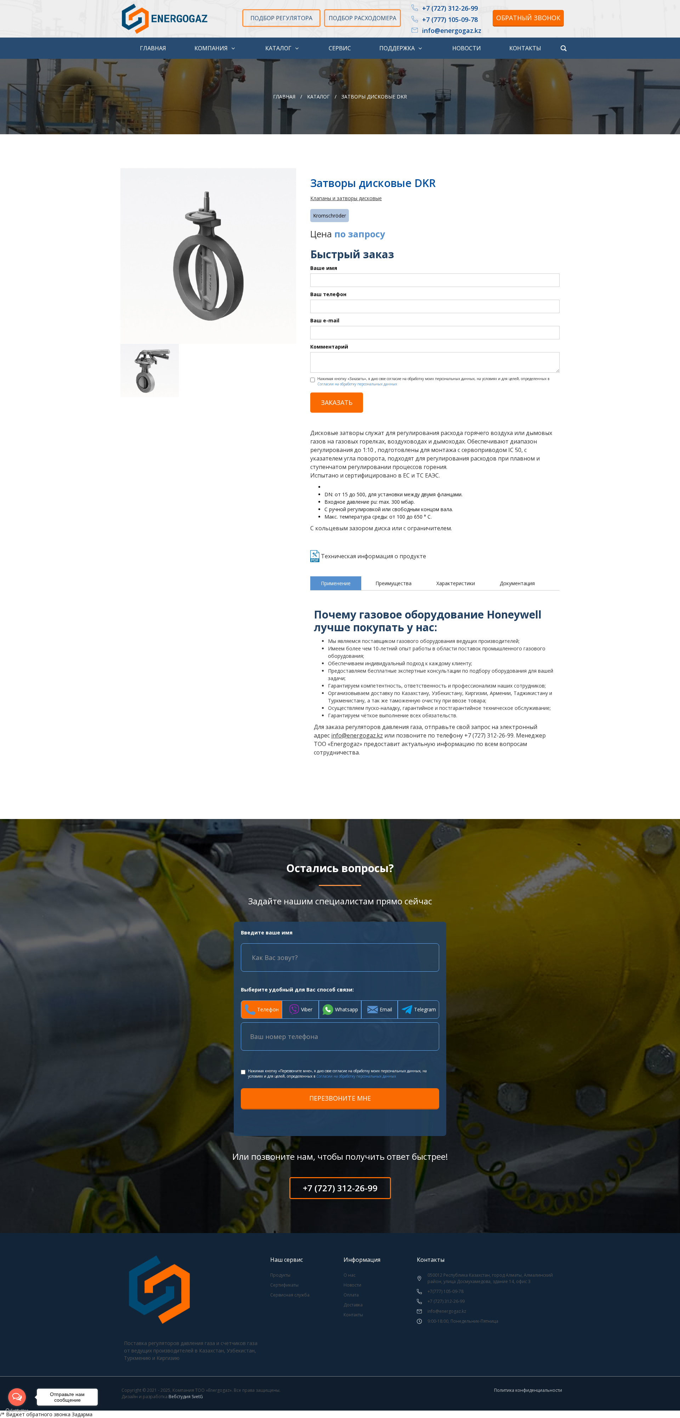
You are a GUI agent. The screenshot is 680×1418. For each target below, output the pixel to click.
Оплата (351, 1295)
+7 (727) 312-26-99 (450, 8)
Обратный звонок (528, 17)
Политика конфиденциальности (528, 1390)
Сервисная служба (290, 1295)
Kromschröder (329, 215)
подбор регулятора (281, 18)
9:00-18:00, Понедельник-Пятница (462, 1321)
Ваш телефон (328, 294)
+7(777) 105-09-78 (445, 1291)
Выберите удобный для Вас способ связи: (297, 989)
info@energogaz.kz (451, 31)
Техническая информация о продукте (373, 556)
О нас (350, 1275)
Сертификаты (284, 1285)
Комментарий (329, 346)
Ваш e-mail (324, 320)
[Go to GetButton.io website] (17, 1410)
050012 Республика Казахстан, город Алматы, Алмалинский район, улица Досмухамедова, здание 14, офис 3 (490, 1278)
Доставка (353, 1305)
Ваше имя (323, 268)
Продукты (280, 1275)
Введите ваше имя (267, 932)
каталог (318, 96)
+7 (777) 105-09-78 (450, 20)
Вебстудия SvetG (186, 1397)
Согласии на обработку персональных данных (357, 384)
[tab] (335, 583)
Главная (284, 96)
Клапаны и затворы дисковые (346, 198)
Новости (352, 1285)
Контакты (353, 1315)
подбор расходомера (362, 18)
